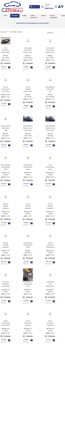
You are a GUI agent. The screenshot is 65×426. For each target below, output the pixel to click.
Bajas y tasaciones (53, 16)
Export (43, 15)
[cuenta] (59, 6)
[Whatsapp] (56, 6)
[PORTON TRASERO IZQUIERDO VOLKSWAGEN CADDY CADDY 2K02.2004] (6, 236)
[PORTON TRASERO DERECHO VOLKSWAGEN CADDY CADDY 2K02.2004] (6, 197)
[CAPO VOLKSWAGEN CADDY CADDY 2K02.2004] (50, 158)
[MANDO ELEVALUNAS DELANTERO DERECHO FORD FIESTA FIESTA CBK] (6, 80)
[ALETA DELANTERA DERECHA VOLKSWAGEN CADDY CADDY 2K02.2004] (28, 314)
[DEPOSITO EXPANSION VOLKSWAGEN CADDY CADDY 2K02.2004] (6, 275)
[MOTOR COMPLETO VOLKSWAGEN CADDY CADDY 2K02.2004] (50, 236)
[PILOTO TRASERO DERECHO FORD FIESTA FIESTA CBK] (28, 80)
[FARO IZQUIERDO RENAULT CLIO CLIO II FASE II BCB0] (50, 119)
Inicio (5, 15)
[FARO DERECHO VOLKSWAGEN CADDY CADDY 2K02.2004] (28, 158)
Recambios (15, 15)
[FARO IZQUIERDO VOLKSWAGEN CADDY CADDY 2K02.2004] (6, 158)
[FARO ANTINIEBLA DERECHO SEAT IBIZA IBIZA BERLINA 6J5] (6, 40)
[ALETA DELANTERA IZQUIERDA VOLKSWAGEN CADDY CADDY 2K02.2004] (50, 314)
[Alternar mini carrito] (62, 7)
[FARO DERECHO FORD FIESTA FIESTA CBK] (50, 80)
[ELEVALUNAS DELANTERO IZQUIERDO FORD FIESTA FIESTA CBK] (28, 41)
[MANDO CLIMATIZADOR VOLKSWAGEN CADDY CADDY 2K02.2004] (6, 314)
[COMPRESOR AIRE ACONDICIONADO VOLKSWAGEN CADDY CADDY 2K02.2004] (50, 275)
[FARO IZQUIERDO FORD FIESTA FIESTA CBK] (6, 119)
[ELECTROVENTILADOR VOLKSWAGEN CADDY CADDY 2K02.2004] (28, 274)
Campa (24, 15)
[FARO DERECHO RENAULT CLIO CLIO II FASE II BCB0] (28, 119)
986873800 (49, 8)
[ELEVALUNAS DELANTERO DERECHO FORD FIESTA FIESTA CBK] (50, 41)
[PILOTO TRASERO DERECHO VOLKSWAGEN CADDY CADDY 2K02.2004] (28, 197)
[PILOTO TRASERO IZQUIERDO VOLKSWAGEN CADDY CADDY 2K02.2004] (50, 197)
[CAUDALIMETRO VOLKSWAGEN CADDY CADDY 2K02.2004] (28, 236)
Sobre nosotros (34, 16)
